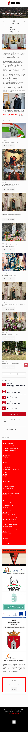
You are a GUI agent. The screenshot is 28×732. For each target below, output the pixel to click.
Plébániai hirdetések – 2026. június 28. (10, 334)
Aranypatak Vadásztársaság (11, 450)
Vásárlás (6, 538)
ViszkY (15, 724)
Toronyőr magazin (8, 526)
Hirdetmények (7, 476)
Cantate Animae (8, 460)
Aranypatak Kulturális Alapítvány (11, 448)
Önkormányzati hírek (9, 495)
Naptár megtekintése (14, 414)
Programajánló (8, 502)
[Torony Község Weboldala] (14, 3)
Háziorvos (7, 474)
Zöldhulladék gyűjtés (12, 398)
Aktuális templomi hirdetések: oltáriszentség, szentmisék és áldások (11, 215)
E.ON (6, 462)
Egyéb (6, 464)
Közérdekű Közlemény (9, 486)
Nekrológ (7, 491)
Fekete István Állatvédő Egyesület (12, 469)
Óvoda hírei (7, 498)
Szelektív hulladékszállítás (13, 392)
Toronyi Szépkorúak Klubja (10, 519)
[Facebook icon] (14, 727)
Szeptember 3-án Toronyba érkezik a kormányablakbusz (16, 386)
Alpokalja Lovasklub (9, 443)
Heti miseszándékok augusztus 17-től (10, 142)
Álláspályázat (7, 441)
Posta (6, 500)
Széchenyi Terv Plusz (9, 505)
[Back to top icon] (14, 722)
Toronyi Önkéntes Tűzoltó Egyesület (12, 517)
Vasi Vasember (8, 540)
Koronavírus (7, 483)
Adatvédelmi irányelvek (14, 713)
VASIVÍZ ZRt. (7, 543)
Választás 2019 (8, 531)
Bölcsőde (7, 457)
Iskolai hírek (7, 481)
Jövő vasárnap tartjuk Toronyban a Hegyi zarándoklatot (13, 363)
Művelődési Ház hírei (9, 488)
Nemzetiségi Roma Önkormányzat (12, 493)
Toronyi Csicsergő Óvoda (10, 514)
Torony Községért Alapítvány (11, 510)
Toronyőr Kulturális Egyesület (11, 524)
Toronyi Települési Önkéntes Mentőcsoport (13, 521)
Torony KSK (7, 512)
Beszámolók (7, 455)
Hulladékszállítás (8, 479)
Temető (6, 507)
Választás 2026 (8, 536)
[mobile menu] (26, 3)
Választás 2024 (8, 533)
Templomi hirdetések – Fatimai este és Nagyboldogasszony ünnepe (10, 185)
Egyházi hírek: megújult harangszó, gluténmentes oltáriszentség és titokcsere (12, 245)
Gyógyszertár (7, 472)
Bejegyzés (7, 453)
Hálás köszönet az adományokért (9, 275)
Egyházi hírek (7, 467)
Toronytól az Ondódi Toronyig (11, 529)
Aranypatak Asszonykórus (10, 445)
